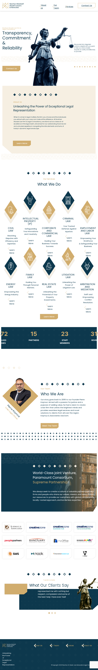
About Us (43, 6)
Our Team (56, 6)
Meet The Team (49, 425)
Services (69, 6)
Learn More (22, 143)
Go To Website (11, 527)
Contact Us (11, 68)
